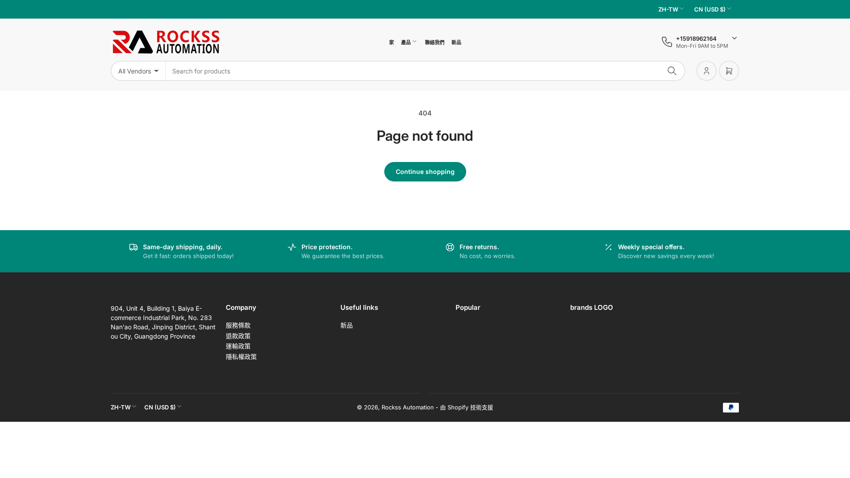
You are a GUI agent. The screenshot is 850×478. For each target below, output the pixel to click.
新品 (456, 42)
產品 (406, 42)
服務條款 (238, 325)
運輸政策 (238, 346)
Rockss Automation (408, 407)
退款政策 (238, 335)
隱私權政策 (241, 356)
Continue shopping (425, 171)
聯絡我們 (434, 42)
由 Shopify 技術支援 (466, 407)
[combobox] (425, 71)
